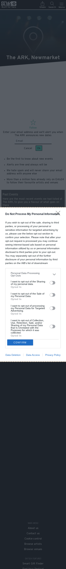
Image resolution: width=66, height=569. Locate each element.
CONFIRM (20, 342)
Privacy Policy (53, 355)
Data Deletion (13, 355)
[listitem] (33, 274)
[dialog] (33, 284)
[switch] (52, 282)
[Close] (59, 214)
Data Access (33, 355)
